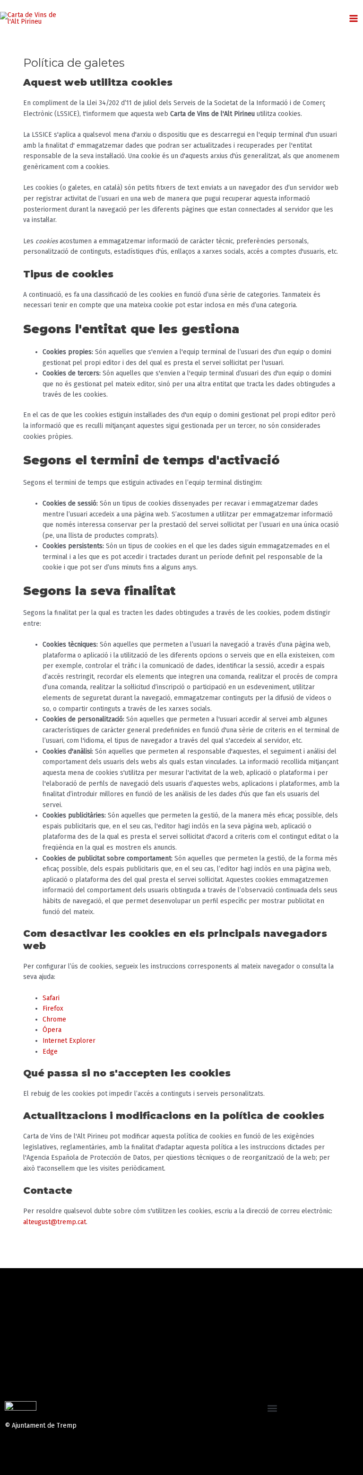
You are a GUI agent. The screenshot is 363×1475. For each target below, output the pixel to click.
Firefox (53, 1008)
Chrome (54, 1019)
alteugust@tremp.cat (54, 1222)
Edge (50, 1052)
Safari (51, 998)
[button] (272, 1408)
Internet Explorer (69, 1041)
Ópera (52, 1030)
